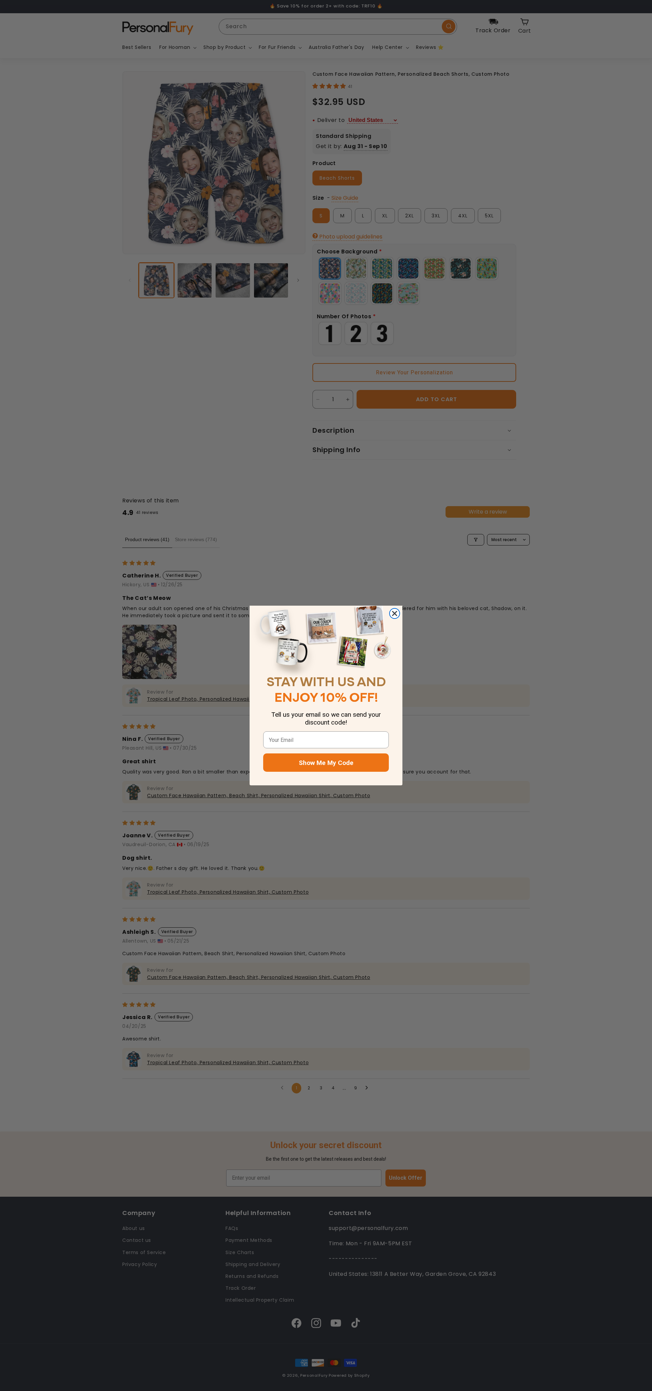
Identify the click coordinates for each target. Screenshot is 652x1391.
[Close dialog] (395, 613)
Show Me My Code (326, 763)
